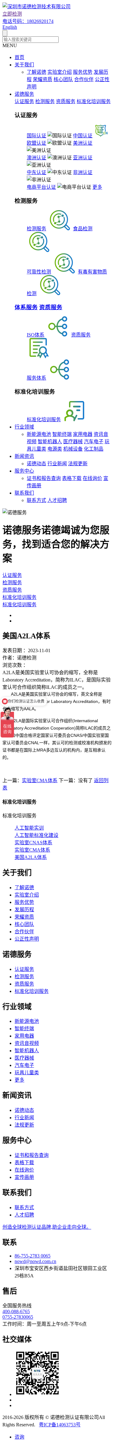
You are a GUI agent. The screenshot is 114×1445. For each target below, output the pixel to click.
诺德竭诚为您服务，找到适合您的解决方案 (55, 544)
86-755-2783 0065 (32, 1255)
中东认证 (36, 172)
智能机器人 (50, 441)
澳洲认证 (36, 157)
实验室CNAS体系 (33, 842)
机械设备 (73, 448)
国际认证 (36, 135)
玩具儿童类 (27, 1072)
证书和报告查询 (44, 478)
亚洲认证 (82, 157)
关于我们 (24, 64)
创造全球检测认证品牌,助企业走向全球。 (46, 1227)
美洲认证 (82, 143)
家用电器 (82, 434)
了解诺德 (36, 72)
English (9, 27)
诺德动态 (36, 463)
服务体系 (36, 378)
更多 (97, 187)
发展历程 (24, 909)
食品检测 (82, 228)
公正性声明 (27, 939)
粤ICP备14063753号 (60, 1424)
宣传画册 (24, 1177)
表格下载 (71, 478)
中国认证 (82, 135)
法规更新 (78, 463)
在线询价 (92, 478)
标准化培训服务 (94, 101)
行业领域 (24, 426)
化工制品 (93, 448)
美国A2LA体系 (31, 857)
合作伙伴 (84, 79)
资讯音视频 (27, 1043)
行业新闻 (57, 463)
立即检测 (12, 14)
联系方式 (36, 500)
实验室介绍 (59, 72)
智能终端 (62, 434)
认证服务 (24, 101)
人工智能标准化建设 (36, 835)
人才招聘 (57, 500)
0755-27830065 (17, 1317)
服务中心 (24, 471)
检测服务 (45, 101)
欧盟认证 (36, 143)
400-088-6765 (16, 1311)
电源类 (54, 448)
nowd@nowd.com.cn (35, 1261)
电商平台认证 (41, 187)
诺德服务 (24, 94)
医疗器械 (73, 441)
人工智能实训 (29, 827)
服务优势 (82, 72)
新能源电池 (39, 434)
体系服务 (26, 307)
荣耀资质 (42, 79)
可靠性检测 (39, 271)
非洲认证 (82, 172)
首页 (19, 57)
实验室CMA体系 (39, 780)
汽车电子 (93, 441)
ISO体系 (35, 334)
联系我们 (24, 493)
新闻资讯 (24, 456)
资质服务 (65, 101)
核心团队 (63, 79)
